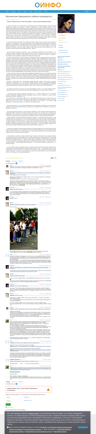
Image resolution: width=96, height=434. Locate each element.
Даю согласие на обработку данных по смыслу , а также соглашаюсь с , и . (40, 429)
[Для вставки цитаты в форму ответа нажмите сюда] (49, 165)
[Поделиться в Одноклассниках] (52, 158)
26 (68, 90)
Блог (60, 45)
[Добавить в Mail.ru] (55, 158)
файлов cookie (33, 413)
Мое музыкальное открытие (63, 85)
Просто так (60, 69)
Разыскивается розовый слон (64, 71)
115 (64, 83)
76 (67, 96)
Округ (7, 11)
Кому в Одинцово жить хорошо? (64, 79)
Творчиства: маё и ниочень (64, 62)
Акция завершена (61, 92)
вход (87, 11)
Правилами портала (60, 431)
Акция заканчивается (62, 96)
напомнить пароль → (28, 400)
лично (47, 187)
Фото (19, 11)
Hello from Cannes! (61, 81)
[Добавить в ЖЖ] (54, 158)
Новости (13, 11)
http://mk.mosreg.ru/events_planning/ (16, 100)
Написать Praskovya (64, 52)
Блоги (30, 11)
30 (66, 92)
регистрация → (27, 397)
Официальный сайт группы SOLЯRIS (65, 77)
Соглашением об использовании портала (38, 431)
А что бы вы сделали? (62, 90)
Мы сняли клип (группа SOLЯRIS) (64, 75)
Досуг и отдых (38, 11)
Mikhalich (12, 202)
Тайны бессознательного (63, 73)
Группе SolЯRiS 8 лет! (62, 94)
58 (72, 79)
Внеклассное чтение (62, 64)
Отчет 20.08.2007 (61, 98)
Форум (25, 11)
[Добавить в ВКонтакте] (51, 158)
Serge (11, 254)
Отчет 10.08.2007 (61, 100)
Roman (11, 165)
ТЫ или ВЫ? (60, 83)
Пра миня (60, 59)
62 (65, 88)
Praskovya (12, 187)
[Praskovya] (66, 23)
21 (70, 85)
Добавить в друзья (64, 50)
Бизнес (46, 11)
